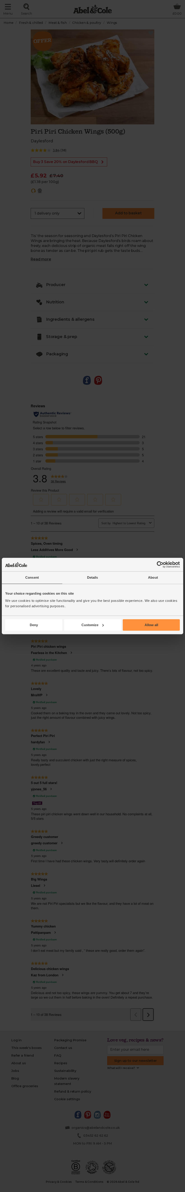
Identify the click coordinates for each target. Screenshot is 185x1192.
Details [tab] (92, 577)
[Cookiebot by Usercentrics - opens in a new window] (160, 564)
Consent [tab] (32, 577)
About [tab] (153, 577)
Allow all (151, 625)
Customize (89, 625)
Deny (34, 625)
